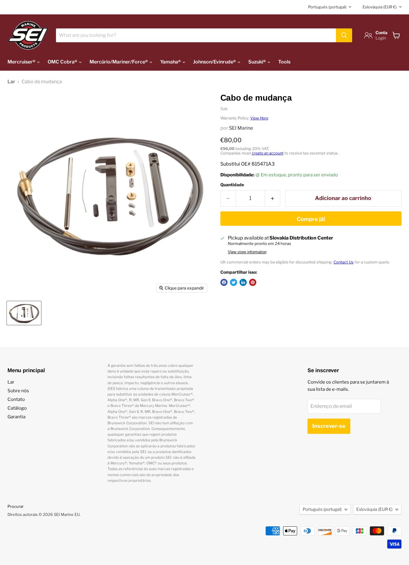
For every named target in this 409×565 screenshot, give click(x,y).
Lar (11, 81)
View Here (259, 118)
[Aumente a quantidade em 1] (272, 198)
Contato (16, 399)
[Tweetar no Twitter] (233, 282)
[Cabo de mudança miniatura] (24, 313)
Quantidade (232, 184)
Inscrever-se (329, 426)
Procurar (15, 506)
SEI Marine (241, 128)
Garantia (16, 416)
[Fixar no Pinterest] (252, 282)
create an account (268, 153)
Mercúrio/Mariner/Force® (119, 62)
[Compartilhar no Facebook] (224, 282)
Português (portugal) (327, 6)
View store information (247, 252)
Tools (284, 62)
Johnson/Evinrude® (215, 62)
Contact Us (344, 262)
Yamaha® (171, 62)
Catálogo (17, 408)
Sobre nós (18, 390)
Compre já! (311, 219)
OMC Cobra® (63, 62)
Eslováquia (380, 6)
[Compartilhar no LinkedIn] (243, 282)
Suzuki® (257, 62)
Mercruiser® (21, 62)
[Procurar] (344, 35)
